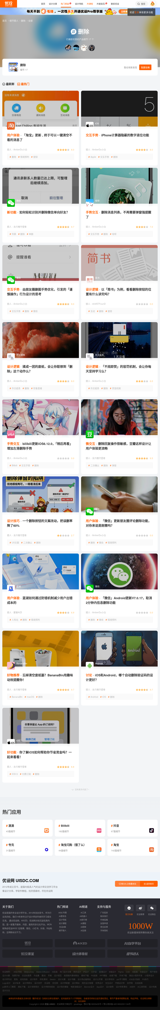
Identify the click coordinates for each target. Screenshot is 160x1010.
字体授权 (104, 930)
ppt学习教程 (122, 979)
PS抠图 (94, 975)
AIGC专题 (62, 912)
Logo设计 (6, 983)
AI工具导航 (142, 986)
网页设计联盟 (87, 983)
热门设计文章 (65, 971)
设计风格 (153, 986)
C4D (128, 971)
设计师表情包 (121, 986)
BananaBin (16, 696)
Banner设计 (89, 986)
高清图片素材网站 (71, 975)
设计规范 (58, 975)
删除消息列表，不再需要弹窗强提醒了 (118, 214)
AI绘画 (55, 971)
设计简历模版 (62, 986)
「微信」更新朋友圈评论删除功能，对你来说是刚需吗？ (118, 523)
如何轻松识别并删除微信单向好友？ (38, 212)
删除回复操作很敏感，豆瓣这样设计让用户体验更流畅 (118, 446)
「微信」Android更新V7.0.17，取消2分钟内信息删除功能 (119, 600)
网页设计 (77, 971)
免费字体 (16, 975)
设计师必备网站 (84, 979)
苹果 (50, 975)
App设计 (100, 986)
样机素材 (43, 979)
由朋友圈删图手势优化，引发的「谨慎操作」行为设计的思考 (39, 291)
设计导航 (62, 919)
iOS (103, 696)
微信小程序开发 (135, 975)
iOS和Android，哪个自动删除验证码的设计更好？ (119, 677)
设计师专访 (7, 979)
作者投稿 (104, 919)
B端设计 (112, 971)
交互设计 (109, 983)
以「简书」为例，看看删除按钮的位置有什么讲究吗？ (118, 291)
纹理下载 (113, 975)
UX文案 (14, 542)
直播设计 (103, 971)
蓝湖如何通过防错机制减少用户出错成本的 (39, 600)
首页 (4, 20)
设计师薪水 (27, 983)
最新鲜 (9, 84)
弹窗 (113, 465)
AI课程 (83, 923)
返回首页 (150, 883)
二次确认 (93, 465)
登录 (136, 12)
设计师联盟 (65, 983)
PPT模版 (103, 975)
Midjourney (29, 971)
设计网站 (76, 983)
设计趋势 (110, 986)
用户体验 (153, 971)
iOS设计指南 (134, 979)
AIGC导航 (18, 971)
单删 (30, 233)
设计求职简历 (33, 986)
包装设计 (144, 971)
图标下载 (21, 986)
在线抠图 (138, 983)
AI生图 (83, 930)
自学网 (130, 983)
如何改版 (24, 979)
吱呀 (113, 233)
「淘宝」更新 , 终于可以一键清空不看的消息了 (39, 137)
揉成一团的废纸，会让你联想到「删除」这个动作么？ (39, 368)
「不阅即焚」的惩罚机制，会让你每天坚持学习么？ (118, 368)
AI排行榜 (83, 919)
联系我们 (104, 916)
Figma (121, 971)
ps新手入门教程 (9, 986)
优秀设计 (99, 983)
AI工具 (83, 912)
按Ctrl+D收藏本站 (128, 883)
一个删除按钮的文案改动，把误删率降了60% (39, 523)
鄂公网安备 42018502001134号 (116, 1004)
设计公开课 (97, 979)
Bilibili (13, 465)
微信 (34, 311)
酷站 (43, 975)
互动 (91, 311)
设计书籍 (71, 979)
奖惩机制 (115, 388)
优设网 (47, 983)
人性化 (14, 619)
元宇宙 (94, 971)
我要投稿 (145, 67)
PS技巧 (145, 979)
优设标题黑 (26, 975)
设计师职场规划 (48, 986)
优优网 (55, 983)
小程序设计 (149, 975)
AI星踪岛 (62, 916)
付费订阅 (25, 773)
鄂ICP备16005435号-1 (93, 1004)
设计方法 (6, 990)
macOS (29, 696)
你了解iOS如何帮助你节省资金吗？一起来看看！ (39, 754)
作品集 (36, 975)
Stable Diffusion (43, 971)
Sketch (53, 979)
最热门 (24, 84)
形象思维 (36, 388)
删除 (23, 20)
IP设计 (86, 971)
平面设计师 (120, 983)
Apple (92, 156)
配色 (16, 979)
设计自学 (38, 983)
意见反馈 (104, 927)
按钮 (34, 156)
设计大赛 (6, 975)
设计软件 (34, 979)
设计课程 (62, 923)
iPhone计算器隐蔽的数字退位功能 (117, 135)
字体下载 (123, 975)
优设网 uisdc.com (20, 880)
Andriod (93, 696)
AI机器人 (83, 916)
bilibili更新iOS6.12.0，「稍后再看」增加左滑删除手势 (40, 446)
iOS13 (14, 773)
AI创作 (132, 986)
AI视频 (83, 927)
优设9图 (62, 927)
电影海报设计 (76, 986)
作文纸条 (15, 388)
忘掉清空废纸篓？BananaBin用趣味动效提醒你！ (40, 677)
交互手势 (103, 156)
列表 (13, 233)
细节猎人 (14, 20)
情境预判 (23, 156)
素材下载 (85, 975)
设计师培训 (109, 979)
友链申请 (104, 923)
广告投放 (104, 912)
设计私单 (16, 983)
